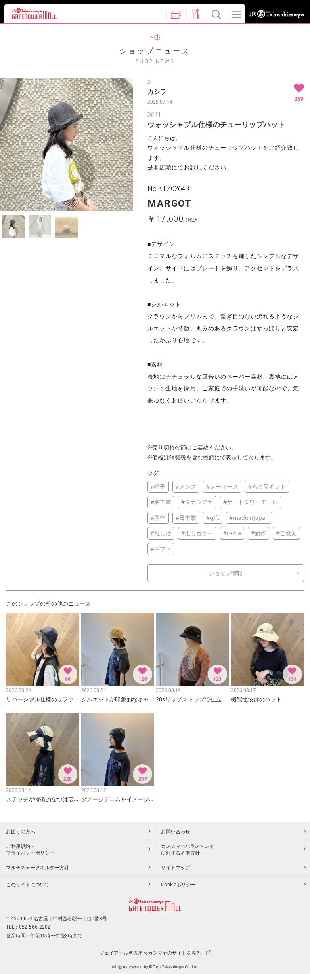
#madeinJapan (249, 517)
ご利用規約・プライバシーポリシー (30, 849)
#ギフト (161, 549)
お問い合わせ (175, 831)
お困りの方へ (20, 831)
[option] (66, 144)
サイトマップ (175, 867)
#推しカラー (197, 533)
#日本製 (186, 517)
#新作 (158, 517)
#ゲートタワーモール (250, 502)
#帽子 (158, 486)
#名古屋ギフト (267, 486)
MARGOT (169, 203)
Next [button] (128, 144)
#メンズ (186, 486)
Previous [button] (5, 144)
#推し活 (161, 533)
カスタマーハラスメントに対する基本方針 (187, 849)
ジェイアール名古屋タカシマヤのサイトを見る (150, 952)
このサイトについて (28, 884)
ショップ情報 (226, 573)
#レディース (222, 486)
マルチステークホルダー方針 (37, 867)
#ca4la (232, 533)
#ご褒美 (286, 533)
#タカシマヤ (197, 502)
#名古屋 (161, 502)
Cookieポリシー (178, 884)
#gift (212, 517)
